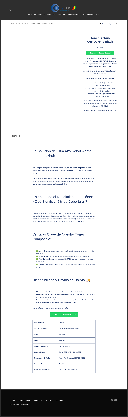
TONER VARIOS (51, 14)
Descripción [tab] (16, 136)
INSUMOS (49, 400)
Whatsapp (59, 400)
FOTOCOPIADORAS (39, 14)
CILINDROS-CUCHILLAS (74, 14)
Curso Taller (38, 400)
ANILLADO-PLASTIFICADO (91, 14)
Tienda (12, 23)
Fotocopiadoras (24, 400)
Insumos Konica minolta (28, 23)
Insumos (18, 23)
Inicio (13, 400)
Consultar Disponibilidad (101, 53)
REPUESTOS (62, 14)
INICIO (30, 14)
